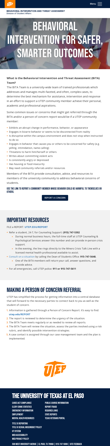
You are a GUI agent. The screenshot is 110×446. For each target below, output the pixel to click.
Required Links (51, 410)
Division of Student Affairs (19, 13)
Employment (17, 414)
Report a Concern (55, 197)
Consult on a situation (22, 256)
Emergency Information (22, 410)
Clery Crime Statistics (22, 406)
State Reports (51, 414)
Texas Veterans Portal (55, 418)
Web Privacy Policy (20, 438)
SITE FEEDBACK (76, 444)
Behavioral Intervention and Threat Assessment (36, 11)
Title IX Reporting (20, 423)
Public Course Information (57, 403)
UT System (16, 431)
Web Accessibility (20, 435)
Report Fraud (51, 406)
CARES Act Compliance (22, 403)
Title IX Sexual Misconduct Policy (27, 427)
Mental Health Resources (23, 418)
